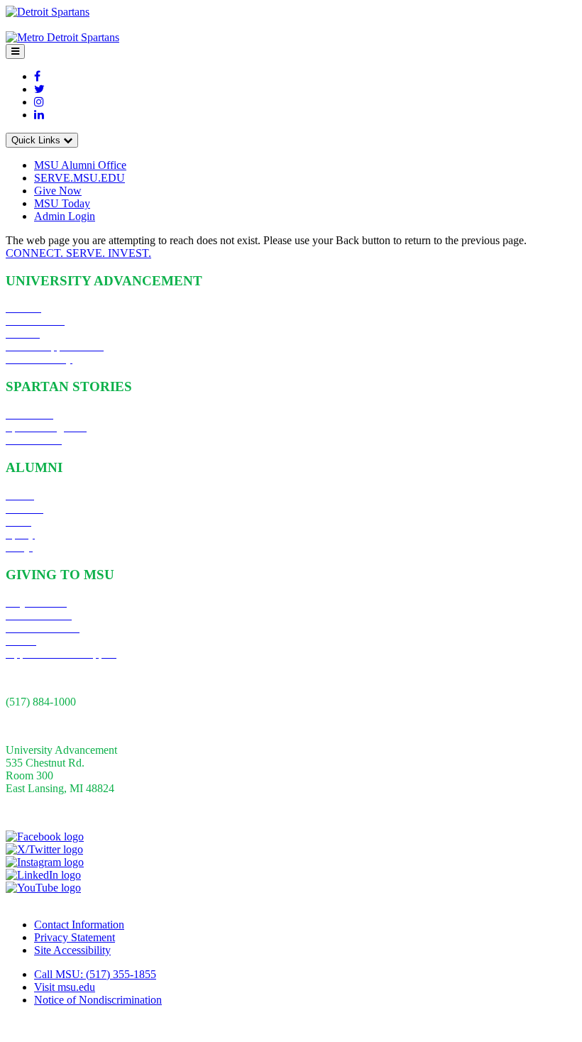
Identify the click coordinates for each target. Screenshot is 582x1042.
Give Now (58, 191)
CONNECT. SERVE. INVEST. (78, 253)
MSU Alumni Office (80, 165)
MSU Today (62, 203)
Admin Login (64, 216)
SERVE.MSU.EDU (79, 178)
